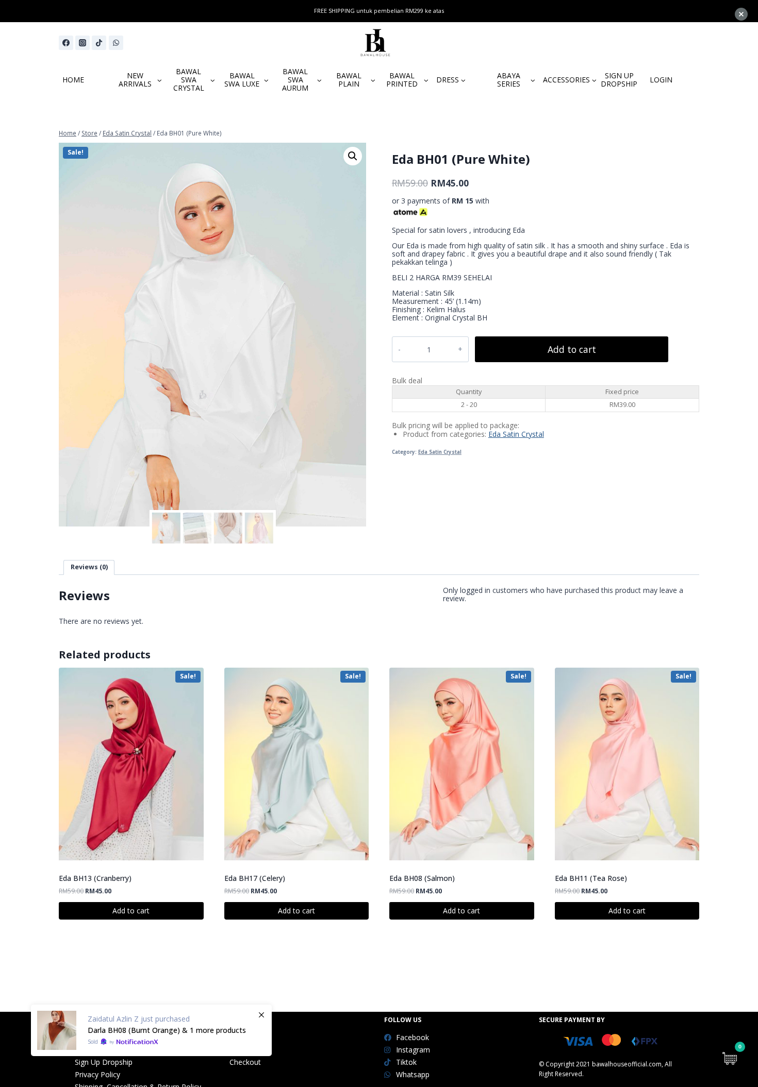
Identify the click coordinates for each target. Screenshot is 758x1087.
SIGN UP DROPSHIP (619, 80)
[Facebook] (66, 43)
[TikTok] (99, 43)
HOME (73, 79)
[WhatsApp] (116, 43)
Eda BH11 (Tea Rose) (591, 878)
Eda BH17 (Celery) (254, 878)
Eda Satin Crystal (516, 434)
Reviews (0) (89, 567)
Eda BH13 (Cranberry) (95, 878)
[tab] (88, 567)
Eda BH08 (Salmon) (422, 878)
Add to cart (572, 349)
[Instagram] (82, 43)
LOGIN (661, 79)
